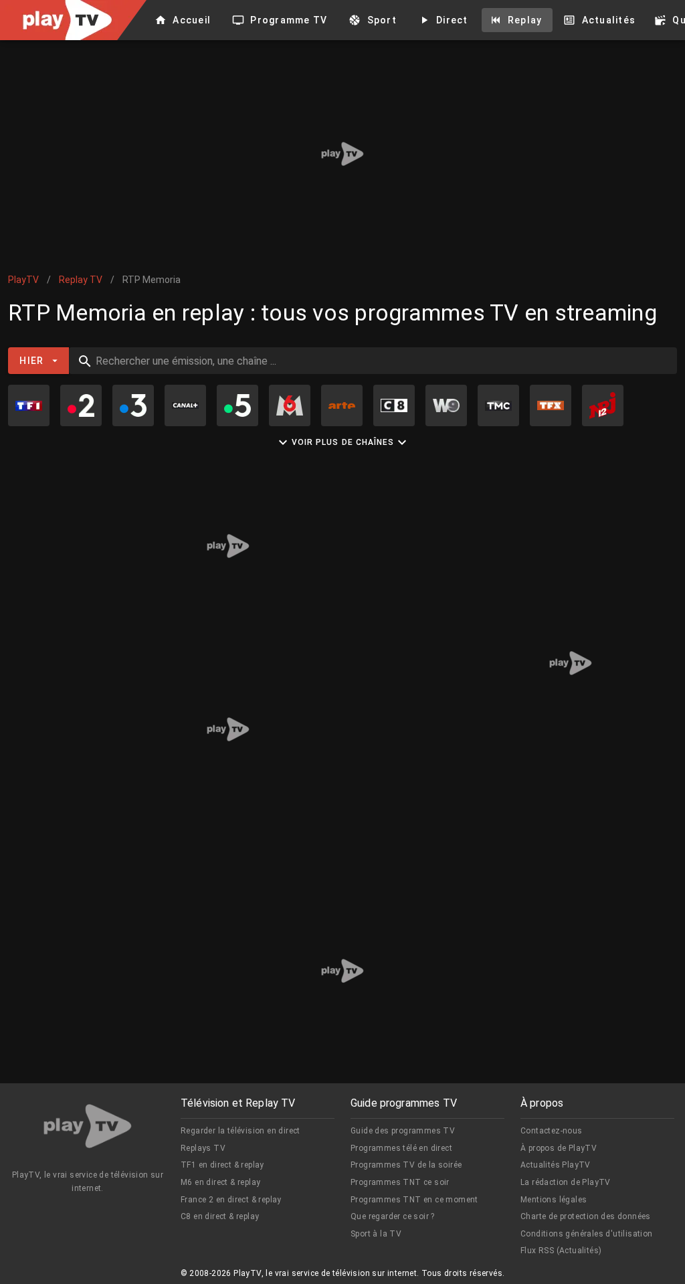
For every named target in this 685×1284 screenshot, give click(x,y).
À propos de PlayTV (558, 1148)
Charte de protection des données (585, 1216)
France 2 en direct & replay (231, 1199)
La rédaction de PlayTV (565, 1182)
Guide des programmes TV (403, 1130)
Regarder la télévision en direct (240, 1130)
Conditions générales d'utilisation (586, 1234)
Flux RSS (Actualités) (560, 1250)
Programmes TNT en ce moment (414, 1199)
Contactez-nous (551, 1130)
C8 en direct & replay (220, 1216)
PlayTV (23, 279)
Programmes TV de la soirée (406, 1165)
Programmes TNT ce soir (400, 1182)
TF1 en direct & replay (222, 1165)
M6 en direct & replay (220, 1182)
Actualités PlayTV (555, 1165)
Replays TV (203, 1148)
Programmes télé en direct (401, 1148)
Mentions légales (553, 1199)
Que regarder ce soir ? (393, 1216)
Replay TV (80, 279)
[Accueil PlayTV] (87, 1128)
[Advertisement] (342, 154)
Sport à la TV (376, 1234)
